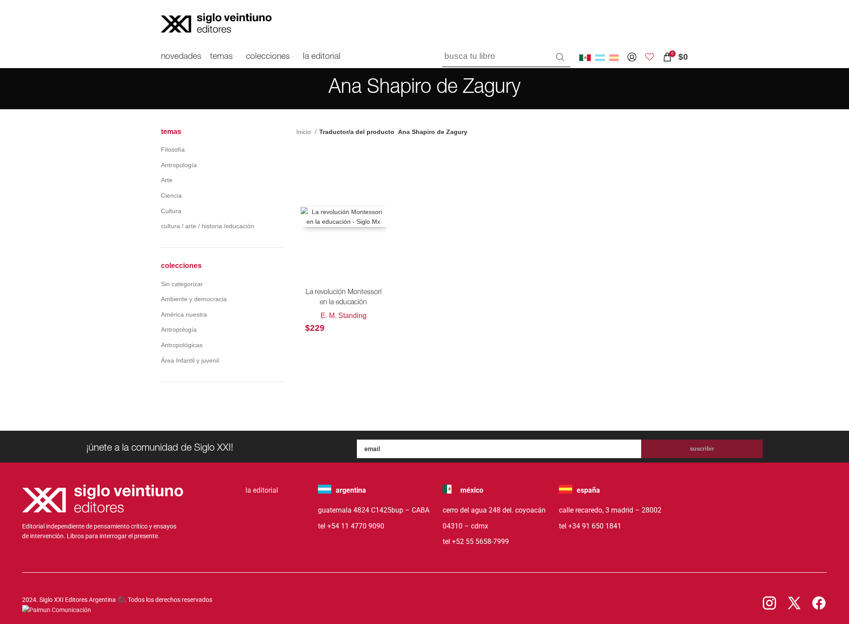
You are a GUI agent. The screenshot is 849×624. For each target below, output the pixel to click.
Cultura (171, 210)
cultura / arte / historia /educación (207, 226)
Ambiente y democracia (194, 298)
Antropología (179, 164)
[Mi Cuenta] (632, 57)
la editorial (261, 490)
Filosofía (173, 149)
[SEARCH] (560, 57)
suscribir (702, 448)
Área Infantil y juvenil (190, 360)
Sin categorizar (182, 283)
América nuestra (184, 314)
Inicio (304, 131)
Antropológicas (182, 344)
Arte (166, 180)
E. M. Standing (344, 315)
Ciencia (171, 195)
